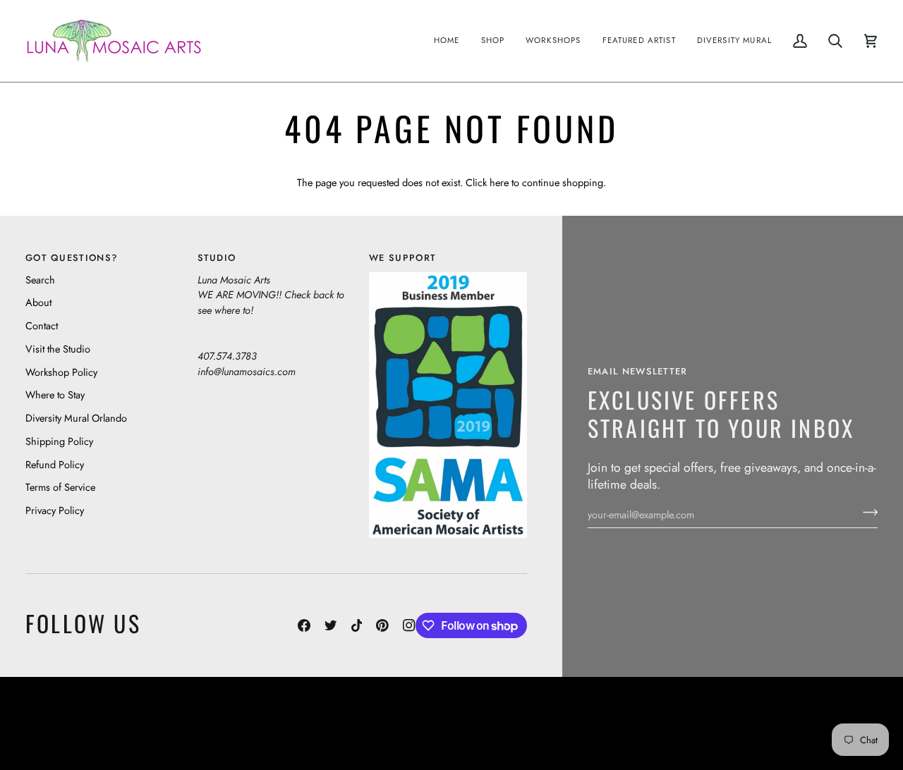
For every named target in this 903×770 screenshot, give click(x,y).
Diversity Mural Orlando (76, 417)
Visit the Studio (57, 348)
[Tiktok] (357, 625)
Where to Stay (55, 394)
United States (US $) (91, 724)
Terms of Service (60, 486)
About (38, 302)
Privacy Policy (54, 510)
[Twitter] (331, 625)
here (499, 182)
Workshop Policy (61, 372)
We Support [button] (402, 257)
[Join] (866, 512)
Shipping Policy (59, 441)
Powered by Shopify (823, 734)
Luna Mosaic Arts (379, 713)
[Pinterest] (382, 625)
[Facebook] (304, 625)
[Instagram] (409, 625)
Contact (41, 325)
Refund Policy (54, 464)
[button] (493, 41)
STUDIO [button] (217, 257)
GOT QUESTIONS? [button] (71, 257)
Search (40, 279)
